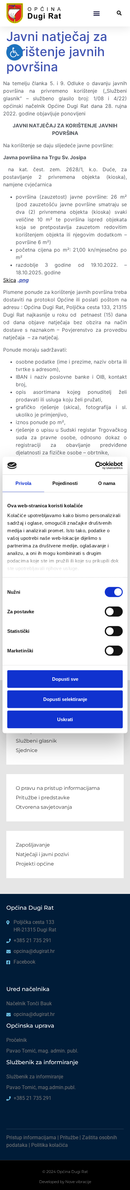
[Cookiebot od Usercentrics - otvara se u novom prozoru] (95, 466)
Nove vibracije (78, 1181)
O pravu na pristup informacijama (58, 788)
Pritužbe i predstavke (43, 798)
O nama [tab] (106, 483)
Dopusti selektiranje (65, 699)
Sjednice (27, 750)
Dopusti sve (65, 678)
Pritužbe (69, 1137)
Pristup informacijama (31, 1137)
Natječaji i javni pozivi (42, 854)
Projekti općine (35, 864)
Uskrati (65, 719)
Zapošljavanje (33, 845)
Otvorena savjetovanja (44, 807)
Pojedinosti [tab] (65, 483)
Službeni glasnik (36, 741)
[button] (96, 13)
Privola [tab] (23, 483)
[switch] (114, 611)
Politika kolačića (49, 1145)
